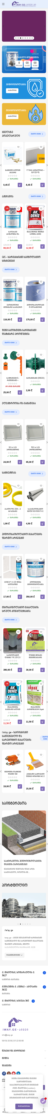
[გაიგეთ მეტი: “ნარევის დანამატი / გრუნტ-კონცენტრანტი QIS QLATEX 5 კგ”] (20, 319)
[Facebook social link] (4, 1074)
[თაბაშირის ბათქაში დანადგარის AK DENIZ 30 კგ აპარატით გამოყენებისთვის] (35, 692)
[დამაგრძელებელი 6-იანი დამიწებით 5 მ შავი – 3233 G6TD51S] (35, 433)
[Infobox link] (24, 974)
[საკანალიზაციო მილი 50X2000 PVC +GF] (35, 494)
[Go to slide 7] (30, 38)
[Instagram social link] (9, 1074)
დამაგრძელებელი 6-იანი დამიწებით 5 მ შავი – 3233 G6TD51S (35, 450)
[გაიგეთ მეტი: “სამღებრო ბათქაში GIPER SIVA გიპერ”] (20, 185)
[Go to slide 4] (22, 38)
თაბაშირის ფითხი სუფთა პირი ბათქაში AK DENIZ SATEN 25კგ (12, 710)
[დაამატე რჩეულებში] (18, 147)
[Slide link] (24, 26)
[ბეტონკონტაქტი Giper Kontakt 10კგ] (35, 155)
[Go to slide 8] (32, 38)
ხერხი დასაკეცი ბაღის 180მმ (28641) (13, 379)
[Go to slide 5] (25, 38)
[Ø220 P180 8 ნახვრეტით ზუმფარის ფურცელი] (35, 761)
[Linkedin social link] (18, 1074)
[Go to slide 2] (18, 38)
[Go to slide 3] (20, 38)
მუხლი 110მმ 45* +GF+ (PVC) (12, 510)
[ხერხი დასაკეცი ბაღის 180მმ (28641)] (12, 363)
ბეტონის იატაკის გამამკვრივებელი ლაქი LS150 (35, 307)
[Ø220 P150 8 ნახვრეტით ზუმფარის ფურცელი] (12, 761)
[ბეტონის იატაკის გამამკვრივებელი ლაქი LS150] (35, 290)
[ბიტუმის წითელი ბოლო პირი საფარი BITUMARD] (35, 567)
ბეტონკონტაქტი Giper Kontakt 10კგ (35, 171)
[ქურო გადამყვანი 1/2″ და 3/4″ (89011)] (35, 363)
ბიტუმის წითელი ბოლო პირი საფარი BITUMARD (35, 584)
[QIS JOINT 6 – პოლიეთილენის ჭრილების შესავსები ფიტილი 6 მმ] (35, 640)
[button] (3, 26)
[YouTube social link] (14, 1074)
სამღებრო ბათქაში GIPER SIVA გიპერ (13, 171)
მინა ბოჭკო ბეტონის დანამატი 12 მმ (12, 657)
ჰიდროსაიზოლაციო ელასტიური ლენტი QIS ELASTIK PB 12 (12, 585)
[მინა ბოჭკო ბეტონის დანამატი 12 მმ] (12, 640)
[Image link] (15, 1024)
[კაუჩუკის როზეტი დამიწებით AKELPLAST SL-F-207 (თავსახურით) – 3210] (12, 433)
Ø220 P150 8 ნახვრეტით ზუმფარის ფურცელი (12, 776)
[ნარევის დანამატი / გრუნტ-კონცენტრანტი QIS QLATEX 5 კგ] (12, 290)
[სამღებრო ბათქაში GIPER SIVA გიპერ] (12, 155)
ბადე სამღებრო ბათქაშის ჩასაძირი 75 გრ (35, 234)
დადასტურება (24, 1106)
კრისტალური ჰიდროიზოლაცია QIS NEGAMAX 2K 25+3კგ (13, 235)
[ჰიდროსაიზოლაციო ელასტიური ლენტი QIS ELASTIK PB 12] (12, 567)
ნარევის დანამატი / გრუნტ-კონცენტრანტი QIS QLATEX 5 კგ (13, 308)
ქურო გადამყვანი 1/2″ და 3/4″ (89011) (35, 379)
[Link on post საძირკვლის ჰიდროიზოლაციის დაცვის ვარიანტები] (24, 832)
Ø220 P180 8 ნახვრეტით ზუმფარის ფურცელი (35, 776)
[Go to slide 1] (16, 38)
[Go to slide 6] (27, 38)
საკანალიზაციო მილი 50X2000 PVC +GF (35, 511)
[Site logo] (24, 4)
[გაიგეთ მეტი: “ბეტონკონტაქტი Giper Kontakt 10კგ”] (42, 185)
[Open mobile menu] (3, 4)
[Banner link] (24, 59)
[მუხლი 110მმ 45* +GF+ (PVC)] (12, 494)
